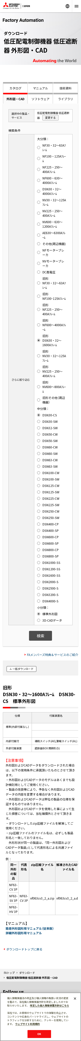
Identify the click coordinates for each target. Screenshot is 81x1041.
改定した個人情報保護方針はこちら (49, 1005)
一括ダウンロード (23, 669)
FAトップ (9, 973)
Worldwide (67, 6)
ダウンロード (27, 973)
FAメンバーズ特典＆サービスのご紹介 (52, 654)
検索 (40, 635)
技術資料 (66, 88)
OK (39, 1034)
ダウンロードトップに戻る (24, 949)
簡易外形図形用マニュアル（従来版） (30, 928)
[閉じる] (75, 998)
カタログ (15, 88)
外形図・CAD (15, 99)
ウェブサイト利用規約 (27, 1024)
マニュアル (40, 88)
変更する (50, 117)
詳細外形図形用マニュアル (24, 933)
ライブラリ (65, 99)
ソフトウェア (40, 99)
